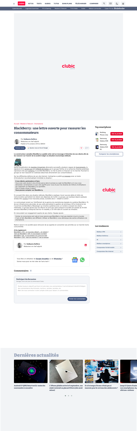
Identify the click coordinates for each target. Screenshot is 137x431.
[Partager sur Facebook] (132, 415)
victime (25, 198)
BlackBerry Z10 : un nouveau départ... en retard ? (31, 232)
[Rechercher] (104, 3)
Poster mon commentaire (77, 299)
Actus (30, 3)
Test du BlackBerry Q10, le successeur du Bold (30, 233)
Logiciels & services (32, 8)
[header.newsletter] (110, 3)
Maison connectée (95, 8)
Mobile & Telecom (61, 8)
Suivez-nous (19, 148)
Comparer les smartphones (109, 154)
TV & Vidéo (74, 8)
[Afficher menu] (14, 3)
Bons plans (67, 3)
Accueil (16, 124)
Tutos (56, 3)
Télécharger (80, 3)
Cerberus (31, 171)
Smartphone (38, 124)
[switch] (116, 4)
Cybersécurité (17, 8)
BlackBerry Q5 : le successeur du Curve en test (30, 235)
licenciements (80, 167)
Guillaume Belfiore (30, 139)
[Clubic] (21, 3)
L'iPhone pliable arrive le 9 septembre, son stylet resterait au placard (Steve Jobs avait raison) (66, 388)
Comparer (94, 3)
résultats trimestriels (38, 167)
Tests (39, 3)
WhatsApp (58, 259)
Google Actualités (42, 259)
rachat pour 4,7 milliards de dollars (36, 169)
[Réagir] (81, 148)
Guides (47, 3)
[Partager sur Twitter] (132, 421)
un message (66, 176)
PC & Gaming (46, 8)
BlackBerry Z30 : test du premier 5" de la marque (31, 237)
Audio (83, 8)
